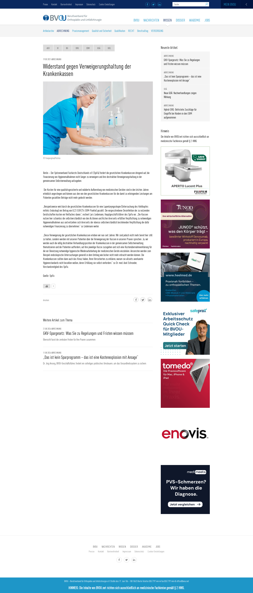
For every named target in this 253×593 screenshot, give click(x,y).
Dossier (180, 20)
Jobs (207, 20)
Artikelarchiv (48, 31)
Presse (45, 4)
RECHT (131, 31)
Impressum (79, 4)
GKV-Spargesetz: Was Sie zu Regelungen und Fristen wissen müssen (88, 333)
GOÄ (98, 48)
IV (57, 48)
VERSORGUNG (157, 31)
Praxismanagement (80, 31)
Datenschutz (91, 4)
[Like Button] (46, 286)
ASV (48, 48)
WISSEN (167, 20)
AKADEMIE (194, 20)
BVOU (136, 20)
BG (67, 48)
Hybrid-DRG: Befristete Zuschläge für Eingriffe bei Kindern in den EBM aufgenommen (180, 113)
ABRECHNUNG (63, 31)
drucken (46, 300)
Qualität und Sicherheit (102, 31)
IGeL (109, 48)
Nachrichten (151, 20)
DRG (77, 48)
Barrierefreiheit (66, 4)
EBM (88, 48)
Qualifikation (119, 31)
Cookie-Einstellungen (107, 4)
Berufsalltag (142, 31)
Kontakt (54, 4)
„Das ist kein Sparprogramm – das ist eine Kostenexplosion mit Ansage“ (90, 357)
